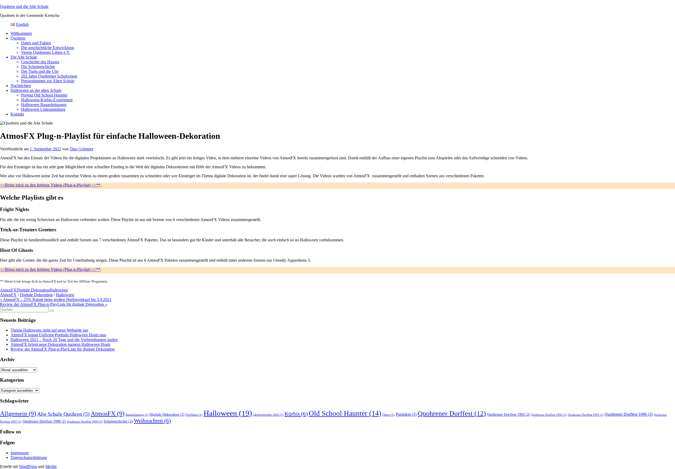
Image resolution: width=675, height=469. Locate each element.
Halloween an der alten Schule (36, 90)
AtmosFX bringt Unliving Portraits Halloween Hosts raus (58, 335)
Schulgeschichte (118, 421)
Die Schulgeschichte (38, 66)
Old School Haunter (345, 413)
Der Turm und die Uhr (40, 71)
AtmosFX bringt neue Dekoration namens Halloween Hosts (60, 344)
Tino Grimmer (81, 149)
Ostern (388, 414)
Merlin (50, 466)
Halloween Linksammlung (43, 109)
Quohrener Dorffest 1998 (44, 421)
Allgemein (18, 413)
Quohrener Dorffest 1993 (549, 414)
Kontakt (17, 114)
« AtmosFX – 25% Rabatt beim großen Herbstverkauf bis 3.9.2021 (56, 299)
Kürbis (296, 414)
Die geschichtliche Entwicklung (47, 47)
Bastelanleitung (137, 414)
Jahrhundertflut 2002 (268, 414)
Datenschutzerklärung (29, 457)
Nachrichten (21, 85)
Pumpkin (406, 414)
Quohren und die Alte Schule (24, 6)
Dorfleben (194, 414)
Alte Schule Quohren (63, 414)
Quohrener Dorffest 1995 (586, 414)
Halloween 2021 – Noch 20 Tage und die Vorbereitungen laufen (64, 339)
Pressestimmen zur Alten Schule (47, 81)
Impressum (20, 453)
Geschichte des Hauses (40, 62)
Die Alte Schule (24, 57)
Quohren (18, 38)
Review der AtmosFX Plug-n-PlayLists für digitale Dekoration (63, 349)
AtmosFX (8, 290)
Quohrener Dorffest (452, 413)
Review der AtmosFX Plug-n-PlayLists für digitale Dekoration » (53, 304)
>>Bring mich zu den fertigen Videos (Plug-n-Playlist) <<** (50, 185)
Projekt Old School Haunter (44, 95)
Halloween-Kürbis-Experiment (47, 100)
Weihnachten (152, 421)
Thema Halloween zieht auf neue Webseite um (49, 330)
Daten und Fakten (36, 43)
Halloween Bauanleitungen (43, 104)
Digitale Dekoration (33, 290)
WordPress (28, 466)
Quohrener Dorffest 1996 (629, 414)
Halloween (59, 290)
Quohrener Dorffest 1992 (508, 415)
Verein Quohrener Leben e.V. (45, 52)
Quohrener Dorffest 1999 (85, 421)
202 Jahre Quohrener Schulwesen (49, 76)
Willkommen (21, 33)
